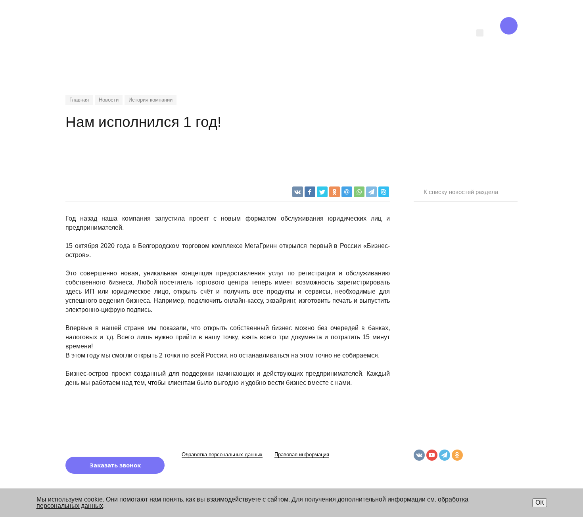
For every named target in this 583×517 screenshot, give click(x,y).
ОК (539, 502)
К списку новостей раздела (461, 191)
